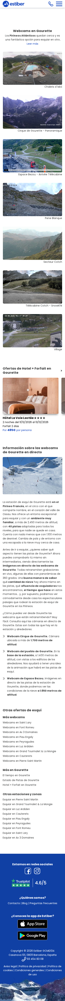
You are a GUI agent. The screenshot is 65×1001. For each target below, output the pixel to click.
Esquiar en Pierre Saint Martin (20, 799)
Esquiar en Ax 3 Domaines (18, 837)
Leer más (32, 44)
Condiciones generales (29, 970)
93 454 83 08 (35, 959)
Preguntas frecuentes (43, 903)
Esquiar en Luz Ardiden (16, 809)
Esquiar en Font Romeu (17, 828)
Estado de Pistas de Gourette (21, 780)
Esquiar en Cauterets (16, 814)
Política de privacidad (32, 966)
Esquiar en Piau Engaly (16, 818)
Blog (24, 903)
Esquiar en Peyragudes (17, 823)
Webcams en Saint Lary (17, 722)
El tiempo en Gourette (16, 775)
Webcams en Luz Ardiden (18, 746)
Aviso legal (10, 966)
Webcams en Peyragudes (18, 741)
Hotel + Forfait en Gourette (19, 785)
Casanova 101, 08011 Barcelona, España (33, 955)
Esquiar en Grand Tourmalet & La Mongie (28, 804)
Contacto (14, 903)
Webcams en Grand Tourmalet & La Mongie (29, 751)
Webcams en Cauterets (17, 756)
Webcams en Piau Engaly (18, 737)
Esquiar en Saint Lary (15, 833)
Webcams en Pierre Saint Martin (22, 761)
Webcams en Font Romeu (18, 727)
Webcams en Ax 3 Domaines (20, 732)
